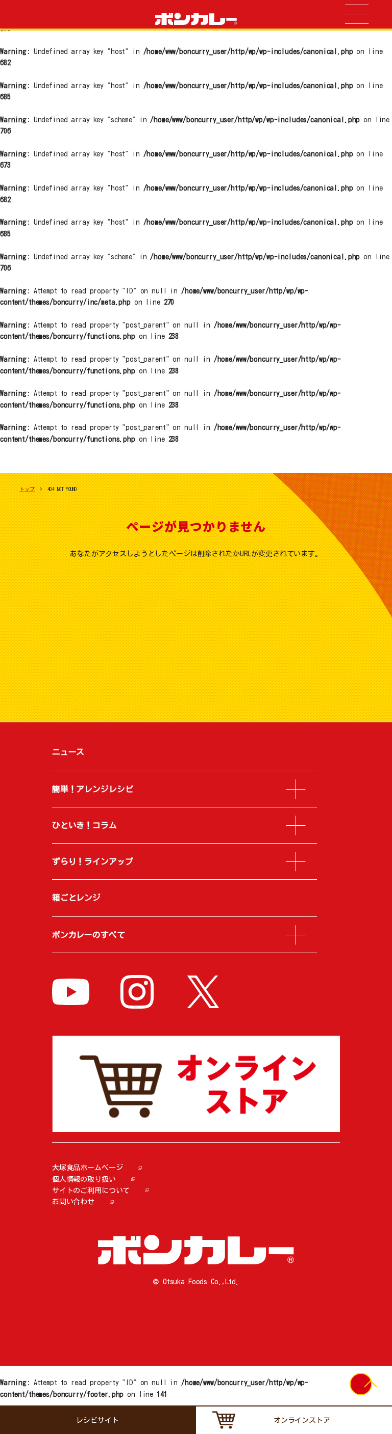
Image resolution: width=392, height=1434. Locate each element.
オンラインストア (302, 1420)
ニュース (68, 752)
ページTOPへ (370, 1388)
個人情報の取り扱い (84, 1179)
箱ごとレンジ (76, 898)
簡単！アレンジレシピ (92, 789)
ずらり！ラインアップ (92, 861)
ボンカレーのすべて (88, 935)
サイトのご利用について (91, 1190)
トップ (27, 489)
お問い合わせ (73, 1201)
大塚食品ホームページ (87, 1167)
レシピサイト (97, 1420)
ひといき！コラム (84, 825)
